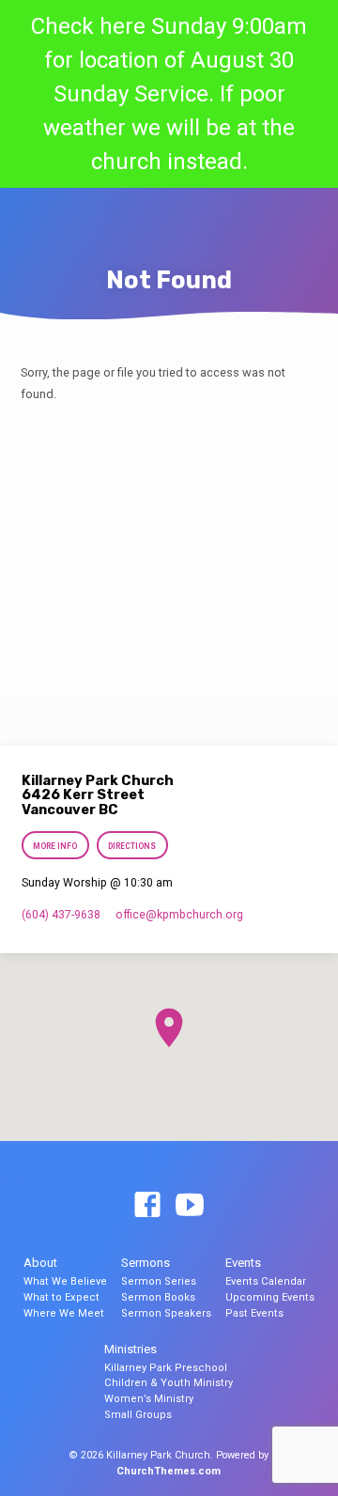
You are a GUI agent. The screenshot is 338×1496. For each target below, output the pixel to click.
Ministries (130, 1349)
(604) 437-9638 (61, 914)
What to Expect (61, 1297)
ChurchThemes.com (168, 1471)
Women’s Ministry (148, 1399)
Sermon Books (158, 1297)
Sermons (145, 1263)
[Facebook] (147, 1206)
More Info (56, 846)
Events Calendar (265, 1281)
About (40, 1263)
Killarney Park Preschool (165, 1368)
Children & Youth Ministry (168, 1383)
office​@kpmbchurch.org (179, 914)
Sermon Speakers (166, 1313)
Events (243, 1263)
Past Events (254, 1313)
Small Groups (138, 1415)
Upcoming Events (270, 1297)
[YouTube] (190, 1206)
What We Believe (65, 1281)
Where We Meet (63, 1313)
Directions (132, 846)
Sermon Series (158, 1281)
